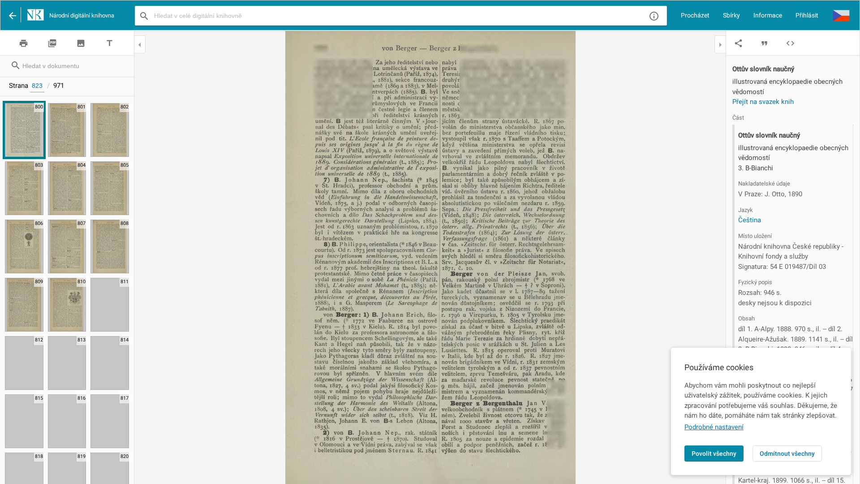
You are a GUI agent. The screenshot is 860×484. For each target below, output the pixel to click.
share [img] (738, 43)
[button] (841, 15)
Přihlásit (807, 15)
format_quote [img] (764, 43)
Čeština (749, 220)
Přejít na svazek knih (763, 102)
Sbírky (731, 15)
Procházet (695, 15)
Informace (767, 15)
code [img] (790, 43)
